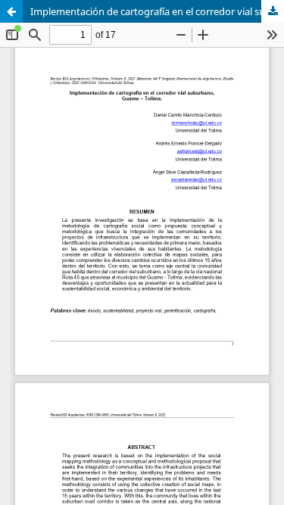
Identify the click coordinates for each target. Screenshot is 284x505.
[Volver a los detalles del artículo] (11, 11)
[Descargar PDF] (272, 11)
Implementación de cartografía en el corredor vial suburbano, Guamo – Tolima (157, 11)
